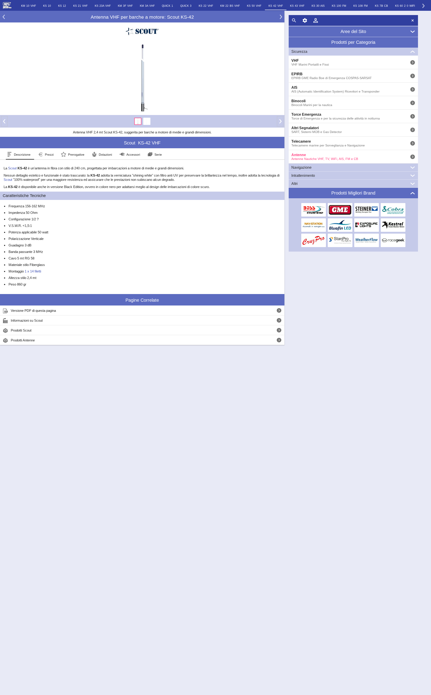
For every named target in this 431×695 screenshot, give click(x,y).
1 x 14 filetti (33, 271)
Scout (12, 168)
